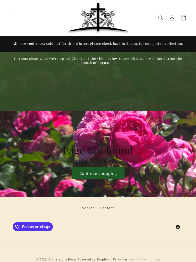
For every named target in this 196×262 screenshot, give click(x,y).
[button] (10, 18)
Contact (107, 208)
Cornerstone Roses (62, 259)
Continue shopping (98, 173)
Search (88, 208)
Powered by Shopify (93, 259)
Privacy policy (123, 259)
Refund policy (149, 259)
